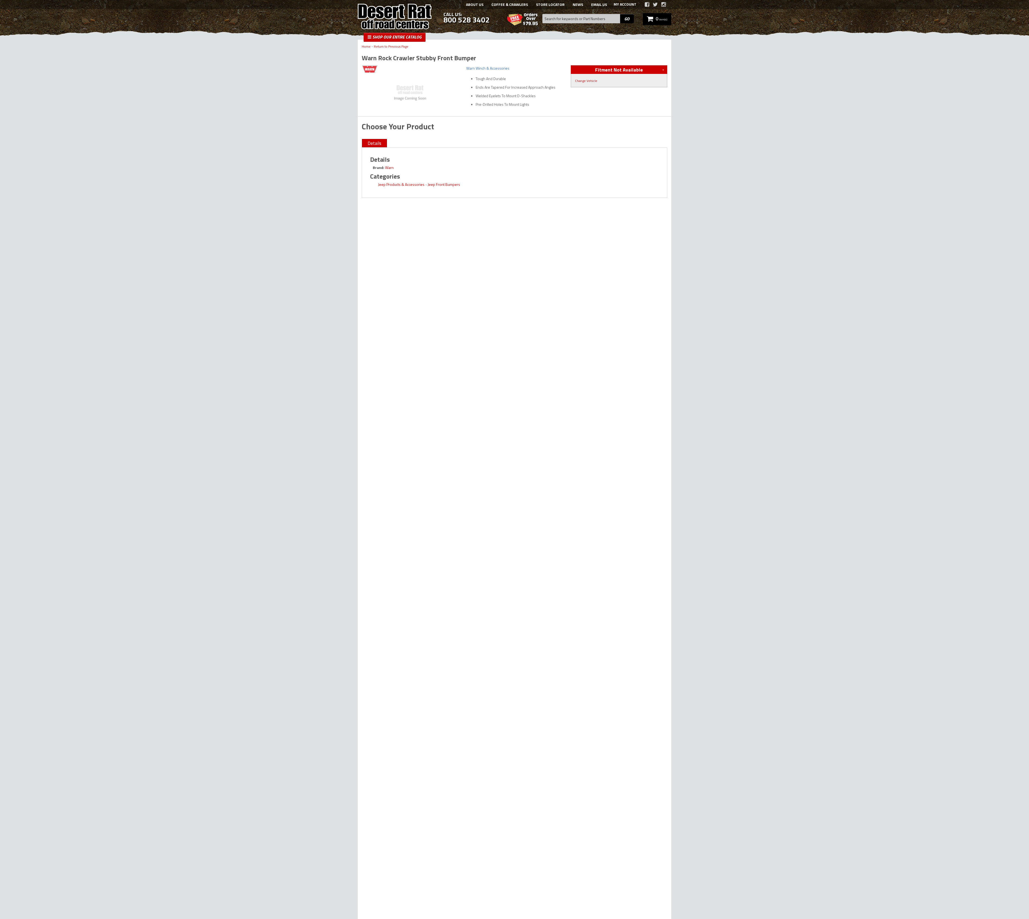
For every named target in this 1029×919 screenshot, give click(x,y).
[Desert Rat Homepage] (394, 17)
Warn (389, 167)
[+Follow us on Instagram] (663, 4)
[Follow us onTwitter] (655, 4)
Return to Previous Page (391, 46)
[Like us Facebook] (647, 4)
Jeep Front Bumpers (444, 184)
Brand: (378, 167)
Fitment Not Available (619, 69)
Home (366, 46)
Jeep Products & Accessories (401, 184)
